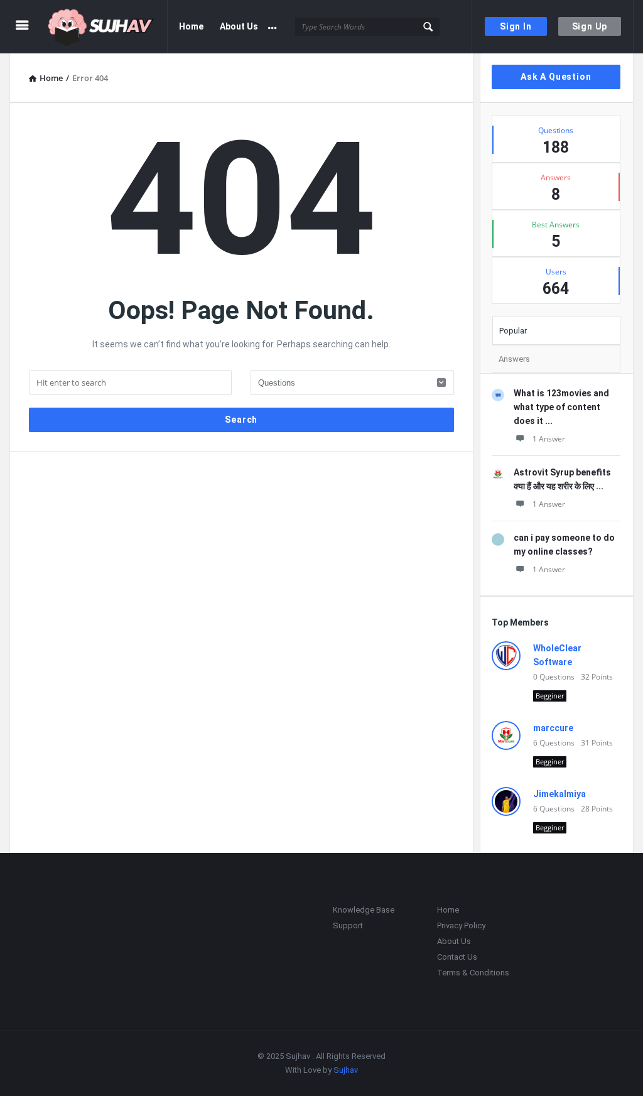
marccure (553, 728)
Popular (513, 330)
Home (191, 26)
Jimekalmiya (559, 794)
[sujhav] (108, 26)
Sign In (516, 26)
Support (348, 925)
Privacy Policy (461, 925)
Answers (514, 359)
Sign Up (590, 26)
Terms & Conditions (473, 972)
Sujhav (345, 1070)
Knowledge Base (363, 909)
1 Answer (548, 438)
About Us (239, 26)
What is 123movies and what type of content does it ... (561, 407)
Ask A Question (556, 77)
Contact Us (457, 957)
